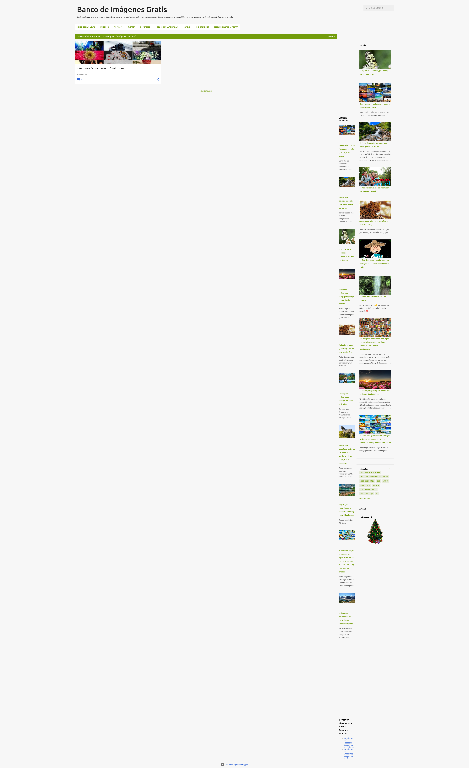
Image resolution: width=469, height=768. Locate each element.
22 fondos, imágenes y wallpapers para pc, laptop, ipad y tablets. (346, 297)
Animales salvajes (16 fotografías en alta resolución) (346, 348)
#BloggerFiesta (368, 489)
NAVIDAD (186, 27)
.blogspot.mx (367, 481)
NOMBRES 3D (145, 27)
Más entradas (206, 91)
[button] (157, 79)
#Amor (376, 485)
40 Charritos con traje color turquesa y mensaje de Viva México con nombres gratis (374, 263)
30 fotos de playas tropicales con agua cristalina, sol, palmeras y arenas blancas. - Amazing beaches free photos (347, 561)
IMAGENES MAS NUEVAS (86, 27)
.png (385, 481)
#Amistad (365, 485)
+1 (377, 494)
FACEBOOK (104, 27)
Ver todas (331, 37)
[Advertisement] (347, 78)
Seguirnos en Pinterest (349, 746)
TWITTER (131, 27)
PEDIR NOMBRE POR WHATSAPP (226, 27)
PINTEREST (118, 27)
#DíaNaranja (366, 494)
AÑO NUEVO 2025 (202, 27)
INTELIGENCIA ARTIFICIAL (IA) (166, 27)
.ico (378, 481)
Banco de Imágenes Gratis (122, 9)
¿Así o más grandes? (370, 472)
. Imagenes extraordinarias (374, 477)
